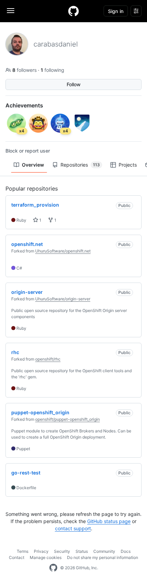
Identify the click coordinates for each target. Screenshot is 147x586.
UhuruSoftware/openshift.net (63, 250)
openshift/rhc (48, 359)
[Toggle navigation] (10, 10)
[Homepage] (73, 10)
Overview (33, 165)
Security (62, 551)
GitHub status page (109, 521)
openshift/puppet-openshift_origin (67, 419)
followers (25, 70)
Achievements (24, 105)
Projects (128, 165)
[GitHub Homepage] (53, 567)
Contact (16, 557)
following (52, 70)
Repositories (80, 165)
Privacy (41, 551)
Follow (74, 84)
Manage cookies (46, 557)
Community (104, 551)
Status (82, 551)
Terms (22, 551)
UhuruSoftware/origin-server (62, 298)
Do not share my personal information (102, 557)
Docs (126, 551)
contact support (73, 528)
